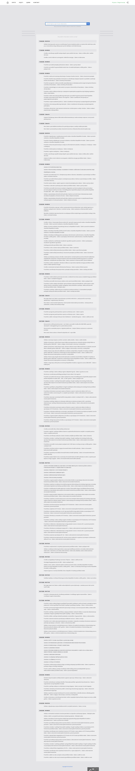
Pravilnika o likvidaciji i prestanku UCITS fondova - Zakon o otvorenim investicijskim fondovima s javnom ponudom (70, 516)
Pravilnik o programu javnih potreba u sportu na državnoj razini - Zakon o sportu (64, 311)
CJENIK (28, 2)
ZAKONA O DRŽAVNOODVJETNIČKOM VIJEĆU (54, 475)
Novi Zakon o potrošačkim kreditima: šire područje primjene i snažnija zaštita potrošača (65, 126)
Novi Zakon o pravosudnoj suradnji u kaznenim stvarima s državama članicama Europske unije (67, 129)
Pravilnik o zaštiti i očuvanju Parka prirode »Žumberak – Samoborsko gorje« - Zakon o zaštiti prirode (69, 317)
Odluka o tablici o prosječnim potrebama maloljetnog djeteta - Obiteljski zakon (63, 716)
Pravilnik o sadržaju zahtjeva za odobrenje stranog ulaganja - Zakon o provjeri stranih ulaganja (67, 686)
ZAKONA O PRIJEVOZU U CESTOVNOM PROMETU (56, 470)
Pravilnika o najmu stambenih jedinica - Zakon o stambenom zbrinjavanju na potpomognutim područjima (70, 101)
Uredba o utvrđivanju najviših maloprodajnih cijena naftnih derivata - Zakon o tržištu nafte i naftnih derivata (68, 54)
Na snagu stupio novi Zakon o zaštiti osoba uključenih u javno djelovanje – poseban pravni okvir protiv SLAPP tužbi (69, 586)
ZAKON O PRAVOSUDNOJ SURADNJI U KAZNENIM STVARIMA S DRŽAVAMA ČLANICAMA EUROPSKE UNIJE (69, 169)
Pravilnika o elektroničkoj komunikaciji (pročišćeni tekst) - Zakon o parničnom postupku (65, 250)
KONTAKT (36, 2)
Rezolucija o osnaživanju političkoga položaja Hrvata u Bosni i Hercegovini (62, 374)
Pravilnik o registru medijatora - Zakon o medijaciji (56, 151)
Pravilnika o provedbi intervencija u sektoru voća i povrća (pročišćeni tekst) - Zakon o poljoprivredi (68, 281)
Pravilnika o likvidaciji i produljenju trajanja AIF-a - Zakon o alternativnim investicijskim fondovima (68, 528)
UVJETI (21, 2)
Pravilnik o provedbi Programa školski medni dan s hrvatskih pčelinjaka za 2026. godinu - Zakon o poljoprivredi (68, 68)
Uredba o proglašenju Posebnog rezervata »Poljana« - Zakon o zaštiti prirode (63, 559)
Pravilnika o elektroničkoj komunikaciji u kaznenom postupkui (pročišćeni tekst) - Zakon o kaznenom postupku (68, 253)
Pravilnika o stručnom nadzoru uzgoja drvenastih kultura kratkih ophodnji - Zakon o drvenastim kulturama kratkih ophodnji (67, 449)
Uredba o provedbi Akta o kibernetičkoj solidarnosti (57, 429)
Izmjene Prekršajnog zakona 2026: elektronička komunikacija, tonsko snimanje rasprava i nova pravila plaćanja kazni (69, 118)
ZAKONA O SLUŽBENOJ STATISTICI (52, 659)
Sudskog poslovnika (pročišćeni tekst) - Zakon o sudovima (58, 245)
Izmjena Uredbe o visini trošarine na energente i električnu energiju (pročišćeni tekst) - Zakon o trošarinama (67, 159)
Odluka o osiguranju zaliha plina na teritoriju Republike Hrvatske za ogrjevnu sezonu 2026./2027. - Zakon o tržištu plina (70, 363)
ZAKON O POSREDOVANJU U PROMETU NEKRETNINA (56, 645)
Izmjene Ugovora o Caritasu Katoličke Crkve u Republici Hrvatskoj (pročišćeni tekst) (64, 570)
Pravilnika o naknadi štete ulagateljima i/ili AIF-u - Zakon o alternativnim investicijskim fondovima (68, 748)
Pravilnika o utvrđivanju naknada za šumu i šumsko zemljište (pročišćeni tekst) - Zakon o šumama (68, 435)
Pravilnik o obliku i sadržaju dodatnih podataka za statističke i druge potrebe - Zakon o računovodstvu (69, 616)
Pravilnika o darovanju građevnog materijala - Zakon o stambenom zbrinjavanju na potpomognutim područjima (69, 105)
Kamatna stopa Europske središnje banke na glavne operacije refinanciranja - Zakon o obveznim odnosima (68, 678)
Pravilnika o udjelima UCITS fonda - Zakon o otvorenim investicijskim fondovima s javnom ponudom (68, 508)
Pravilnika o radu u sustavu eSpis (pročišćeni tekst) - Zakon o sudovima (61, 247)
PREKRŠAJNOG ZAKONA (49, 172)
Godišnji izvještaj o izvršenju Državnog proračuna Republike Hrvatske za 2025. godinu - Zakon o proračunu (70, 578)
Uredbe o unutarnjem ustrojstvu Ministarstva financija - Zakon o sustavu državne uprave (66, 267)
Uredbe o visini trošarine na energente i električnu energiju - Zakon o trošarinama (64, 57)
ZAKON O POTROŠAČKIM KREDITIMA (53, 167)
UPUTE (14, 2)
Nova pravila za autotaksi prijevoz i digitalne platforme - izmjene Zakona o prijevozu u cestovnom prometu (68, 329)
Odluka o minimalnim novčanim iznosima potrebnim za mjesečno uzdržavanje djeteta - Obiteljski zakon (69, 713)
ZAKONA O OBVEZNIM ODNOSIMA (52, 654)
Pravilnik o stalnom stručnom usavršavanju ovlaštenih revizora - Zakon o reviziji (63, 618)
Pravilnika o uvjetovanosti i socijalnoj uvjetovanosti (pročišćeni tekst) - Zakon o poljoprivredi (66, 546)
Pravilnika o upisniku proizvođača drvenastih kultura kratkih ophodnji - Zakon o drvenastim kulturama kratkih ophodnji (69, 453)
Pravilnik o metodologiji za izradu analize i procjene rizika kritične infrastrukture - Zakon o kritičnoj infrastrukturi (68, 88)
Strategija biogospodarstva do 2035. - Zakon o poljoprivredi (58, 562)
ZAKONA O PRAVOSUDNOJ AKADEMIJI (53, 477)
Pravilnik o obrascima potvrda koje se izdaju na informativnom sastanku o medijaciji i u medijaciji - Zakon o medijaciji (70, 145)
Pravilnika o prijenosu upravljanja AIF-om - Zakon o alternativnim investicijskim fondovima (66, 535)
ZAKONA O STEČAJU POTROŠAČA (52, 662)
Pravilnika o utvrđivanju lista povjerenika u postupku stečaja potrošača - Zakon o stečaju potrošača (68, 269)
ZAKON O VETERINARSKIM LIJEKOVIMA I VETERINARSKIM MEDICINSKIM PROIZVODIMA (65, 642)
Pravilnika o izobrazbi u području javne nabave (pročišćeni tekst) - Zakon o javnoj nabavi (65, 185)
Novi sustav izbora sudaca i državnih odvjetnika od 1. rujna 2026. (60, 332)
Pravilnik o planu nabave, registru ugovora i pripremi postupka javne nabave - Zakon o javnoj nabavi (69, 183)
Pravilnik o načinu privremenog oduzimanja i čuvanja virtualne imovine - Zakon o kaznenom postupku (69, 76)
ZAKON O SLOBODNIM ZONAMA (52, 647)
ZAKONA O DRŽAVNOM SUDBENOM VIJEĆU (54, 472)
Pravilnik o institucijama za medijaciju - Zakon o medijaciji (58, 149)
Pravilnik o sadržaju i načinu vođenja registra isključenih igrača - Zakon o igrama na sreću (66, 371)
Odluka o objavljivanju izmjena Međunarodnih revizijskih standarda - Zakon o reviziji (65, 706)
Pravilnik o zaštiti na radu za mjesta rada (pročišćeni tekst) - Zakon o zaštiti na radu (64, 755)
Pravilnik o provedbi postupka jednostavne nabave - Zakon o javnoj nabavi (62, 64)
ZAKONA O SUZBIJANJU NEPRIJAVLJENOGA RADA (56, 657)
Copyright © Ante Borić (67, 766)
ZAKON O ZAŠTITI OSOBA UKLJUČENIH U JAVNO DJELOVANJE (58, 640)
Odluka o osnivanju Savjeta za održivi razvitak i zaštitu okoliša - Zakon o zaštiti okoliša (65, 340)
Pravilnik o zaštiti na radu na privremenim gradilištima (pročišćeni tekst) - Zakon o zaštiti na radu (68, 757)
